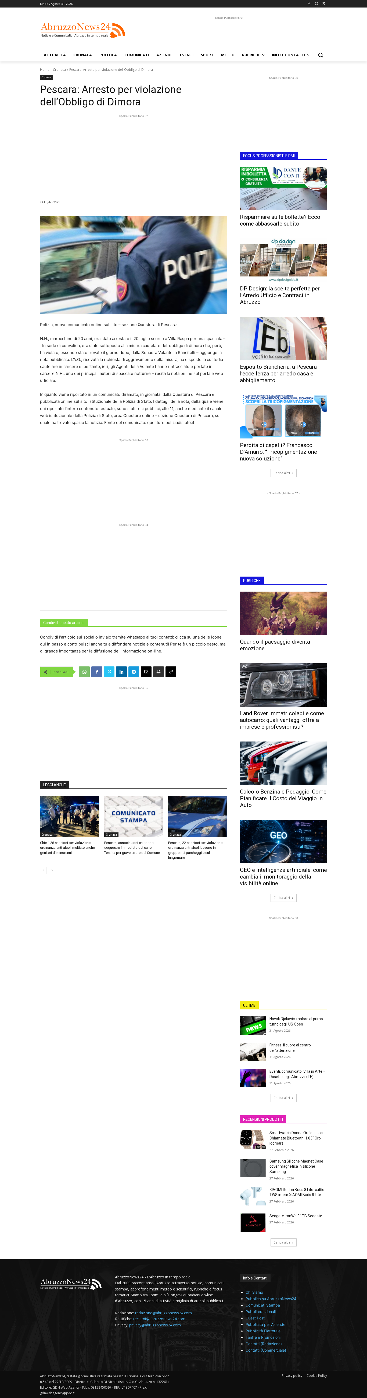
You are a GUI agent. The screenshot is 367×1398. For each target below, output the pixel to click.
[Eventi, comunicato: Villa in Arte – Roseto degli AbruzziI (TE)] (253, 1078)
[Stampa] (158, 671)
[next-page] (52, 870)
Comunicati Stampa (263, 1305)
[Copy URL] (170, 671)
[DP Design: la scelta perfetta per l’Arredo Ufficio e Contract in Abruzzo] (283, 260)
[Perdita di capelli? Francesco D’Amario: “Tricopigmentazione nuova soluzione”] (283, 416)
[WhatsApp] (84, 671)
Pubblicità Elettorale (263, 1331)
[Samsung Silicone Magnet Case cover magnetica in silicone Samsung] (253, 1168)
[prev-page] (43, 870)
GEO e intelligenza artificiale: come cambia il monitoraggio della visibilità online (283, 877)
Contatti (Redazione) (264, 1343)
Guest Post (255, 1318)
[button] (320, 55)
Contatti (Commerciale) (266, 1350)
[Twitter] (324, 4)
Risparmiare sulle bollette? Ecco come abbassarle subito (280, 220)
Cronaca (59, 69)
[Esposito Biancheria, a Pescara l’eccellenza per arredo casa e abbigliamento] (283, 338)
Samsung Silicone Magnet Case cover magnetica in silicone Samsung (296, 1166)
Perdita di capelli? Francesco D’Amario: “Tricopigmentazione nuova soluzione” (278, 452)
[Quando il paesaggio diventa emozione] (283, 613)
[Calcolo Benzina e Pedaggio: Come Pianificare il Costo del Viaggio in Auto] (283, 763)
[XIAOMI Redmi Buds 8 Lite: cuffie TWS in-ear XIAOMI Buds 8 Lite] (253, 1196)
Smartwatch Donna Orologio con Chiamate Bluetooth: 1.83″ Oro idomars (297, 1138)
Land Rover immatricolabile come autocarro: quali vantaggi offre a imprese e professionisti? (282, 720)
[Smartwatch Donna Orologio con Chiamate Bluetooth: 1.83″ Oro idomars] (253, 1139)
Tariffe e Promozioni (263, 1337)
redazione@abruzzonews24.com (163, 1312)
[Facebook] (309, 4)
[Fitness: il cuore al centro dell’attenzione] (253, 1052)
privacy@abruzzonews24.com (155, 1324)
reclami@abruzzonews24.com (159, 1318)
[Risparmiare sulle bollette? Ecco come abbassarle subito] (283, 188)
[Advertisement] (229, 33)
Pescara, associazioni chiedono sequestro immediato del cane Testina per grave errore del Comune (132, 847)
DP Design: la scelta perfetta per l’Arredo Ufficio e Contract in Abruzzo (280, 295)
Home (44, 69)
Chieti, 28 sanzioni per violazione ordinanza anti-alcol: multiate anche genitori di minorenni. (67, 847)
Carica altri (282, 473)
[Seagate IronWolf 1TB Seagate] (253, 1222)
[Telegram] (133, 671)
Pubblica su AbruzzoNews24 (271, 1298)
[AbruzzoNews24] (83, 30)
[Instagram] (316, 4)
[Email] (146, 671)
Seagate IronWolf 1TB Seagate (295, 1216)
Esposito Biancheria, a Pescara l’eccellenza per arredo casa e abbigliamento (278, 373)
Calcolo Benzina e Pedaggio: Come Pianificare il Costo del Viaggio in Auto (283, 798)
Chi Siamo (254, 1292)
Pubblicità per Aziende (265, 1324)
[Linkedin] (121, 671)
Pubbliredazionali (261, 1311)
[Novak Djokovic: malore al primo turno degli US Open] (253, 1025)
